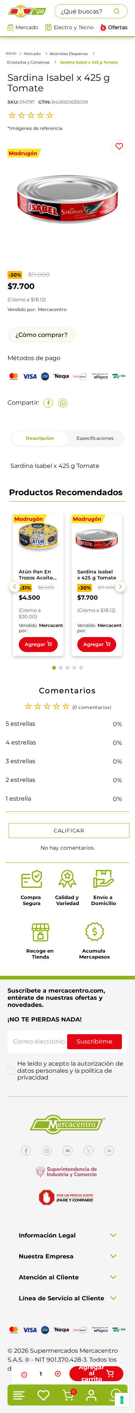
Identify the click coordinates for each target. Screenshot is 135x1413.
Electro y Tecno (74, 27)
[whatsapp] (63, 403)
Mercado (26, 27)
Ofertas (118, 27)
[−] (23, 1373)
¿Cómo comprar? (41, 334)
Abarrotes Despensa (69, 53)
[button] (14, 586)
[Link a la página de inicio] (12, 53)
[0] (67, 1396)
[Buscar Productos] (120, 11)
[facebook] (48, 403)
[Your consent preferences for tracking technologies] (122, 1400)
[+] (58, 1373)
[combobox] (91, 11)
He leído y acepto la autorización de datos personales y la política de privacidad (70, 1070)
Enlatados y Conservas (28, 62)
